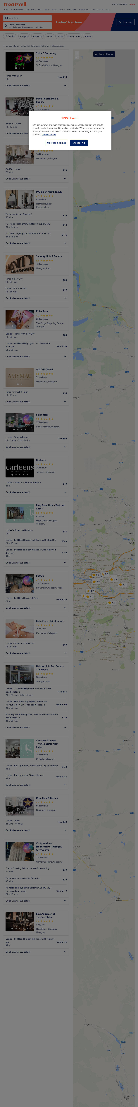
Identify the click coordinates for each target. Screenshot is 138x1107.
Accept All (79, 143)
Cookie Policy (49, 135)
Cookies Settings (56, 143)
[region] (70, 130)
